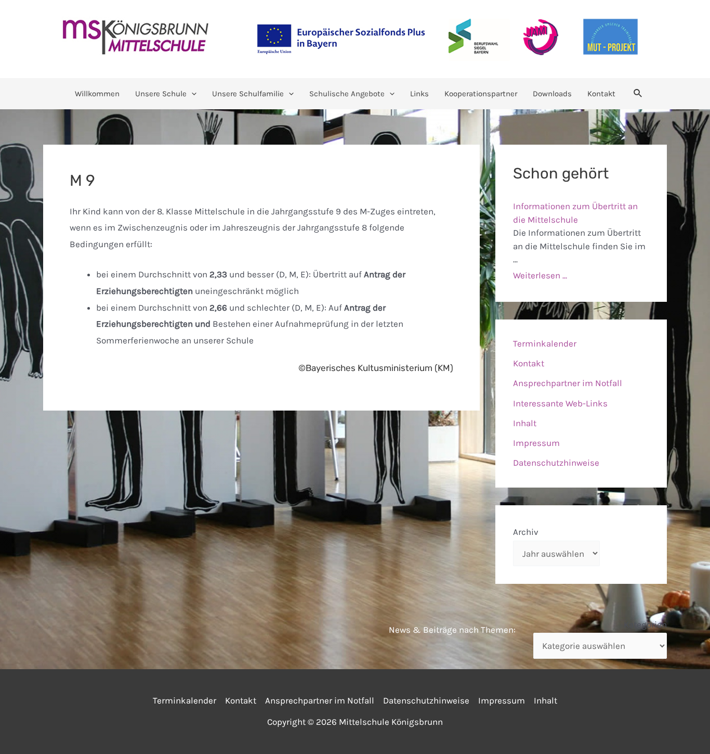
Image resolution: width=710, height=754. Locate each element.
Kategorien (645, 624)
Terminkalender (544, 343)
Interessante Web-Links (560, 403)
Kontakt (601, 93)
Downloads (552, 93)
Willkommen (97, 93)
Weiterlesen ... (540, 275)
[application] (191, 93)
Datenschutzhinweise (556, 462)
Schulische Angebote (347, 93)
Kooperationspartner (480, 93)
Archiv (525, 532)
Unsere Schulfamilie (248, 93)
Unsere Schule (161, 93)
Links (419, 93)
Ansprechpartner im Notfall (567, 383)
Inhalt (524, 423)
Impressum (536, 443)
